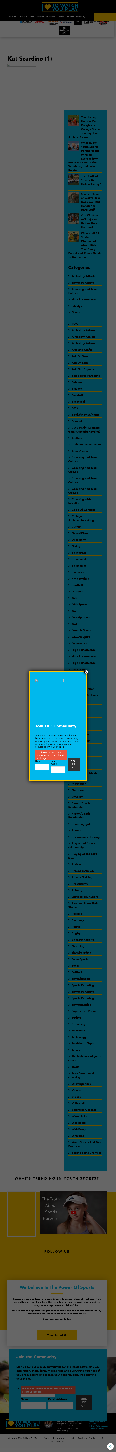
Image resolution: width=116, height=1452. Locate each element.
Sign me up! (73, 764)
